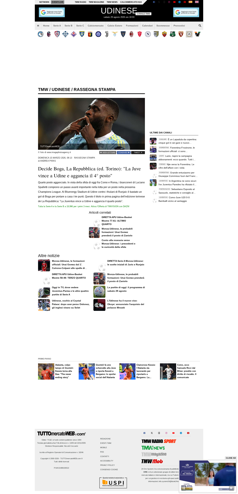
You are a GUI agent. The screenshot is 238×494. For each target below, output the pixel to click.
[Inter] (98, 34)
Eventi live (57, 2)
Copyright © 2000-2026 (49, 458)
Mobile (103, 448)
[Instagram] (169, 2)
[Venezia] (197, 34)
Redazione (105, 439)
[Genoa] (90, 34)
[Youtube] (174, 2)
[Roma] (164, 34)
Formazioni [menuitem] (132, 25)
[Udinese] (189, 34)
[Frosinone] (82, 34)
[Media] (184, 2)
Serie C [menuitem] (80, 25)
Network (44, 2)
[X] (159, 2)
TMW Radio (80, 2)
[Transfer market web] (197, 2)
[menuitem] (38, 25)
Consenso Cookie (109, 470)
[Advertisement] (119, 334)
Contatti (104, 456)
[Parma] (156, 34)
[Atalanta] (40, 34)
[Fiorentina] (73, 34)
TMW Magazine (96, 2)
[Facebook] (154, 2)
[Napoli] (148, 34)
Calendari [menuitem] (147, 25)
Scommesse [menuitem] (163, 25)
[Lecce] (123, 34)
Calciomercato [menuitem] (96, 25)
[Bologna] (48, 34)
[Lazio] (115, 34)
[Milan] (131, 34)
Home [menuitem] (46, 25)
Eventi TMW (105, 443)
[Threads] (164, 2)
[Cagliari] (57, 34)
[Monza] (139, 34)
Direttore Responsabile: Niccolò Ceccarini (61, 446)
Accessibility (106, 461)
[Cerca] (200, 25)
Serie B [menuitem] (68, 25)
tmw (43, 89)
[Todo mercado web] (190, 2)
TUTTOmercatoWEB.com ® (71, 458)
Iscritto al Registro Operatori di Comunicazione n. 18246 (61, 452)
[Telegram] (179, 2)
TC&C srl (51, 440)
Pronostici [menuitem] (179, 25)
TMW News (112, 2)
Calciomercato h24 (131, 2)
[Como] (65, 34)
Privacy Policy (107, 465)
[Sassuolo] (172, 34)
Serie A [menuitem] (57, 25)
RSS (102, 452)
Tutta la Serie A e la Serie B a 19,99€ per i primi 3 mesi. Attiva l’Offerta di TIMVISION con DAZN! (83, 206)
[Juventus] (106, 34)
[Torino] (181, 34)
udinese (61, 89)
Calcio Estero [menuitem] (115, 25)
